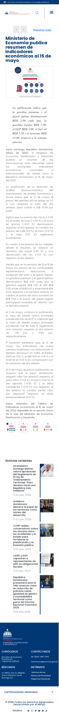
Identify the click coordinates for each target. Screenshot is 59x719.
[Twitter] (35, 710)
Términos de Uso (38, 672)
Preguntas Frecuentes (40, 679)
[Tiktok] (46, 710)
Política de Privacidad (41, 675)
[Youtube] (39, 710)
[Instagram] (32, 710)
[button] (51, 12)
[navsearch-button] (37, 10)
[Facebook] (28, 710)
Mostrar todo (43, 30)
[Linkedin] (43, 710)
